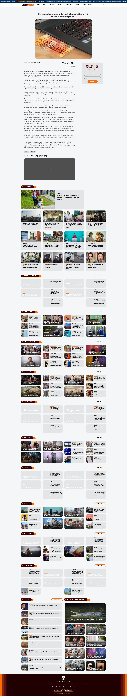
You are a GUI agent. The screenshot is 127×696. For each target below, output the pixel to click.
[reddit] (72, 63)
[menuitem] (38, 5)
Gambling (33, 151)
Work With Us (73, 684)
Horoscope (69, 4)
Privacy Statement (62, 684)
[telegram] (67, 63)
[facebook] (63, 63)
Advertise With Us (49, 684)
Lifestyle (60, 4)
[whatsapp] (70, 63)
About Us (39, 684)
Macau (26, 151)
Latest (38, 4)
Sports (84, 4)
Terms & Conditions (85, 684)
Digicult (77, 4)
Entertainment (52, 4)
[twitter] (65, 63)
